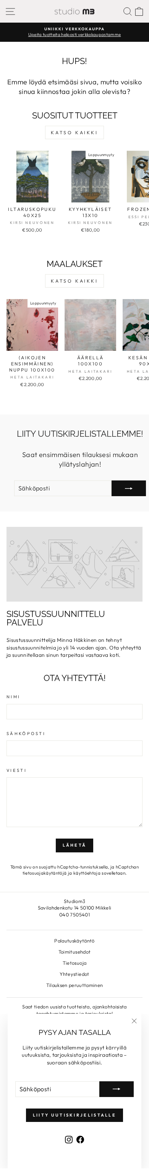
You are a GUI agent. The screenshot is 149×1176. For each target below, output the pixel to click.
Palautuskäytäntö (74, 941)
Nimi (13, 696)
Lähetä (75, 845)
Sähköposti (25, 733)
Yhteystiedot (74, 974)
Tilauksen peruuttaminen (74, 985)
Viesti (16, 770)
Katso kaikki (74, 132)
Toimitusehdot (74, 952)
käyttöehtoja (86, 873)
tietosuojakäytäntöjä (45, 873)
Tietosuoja (74, 963)
